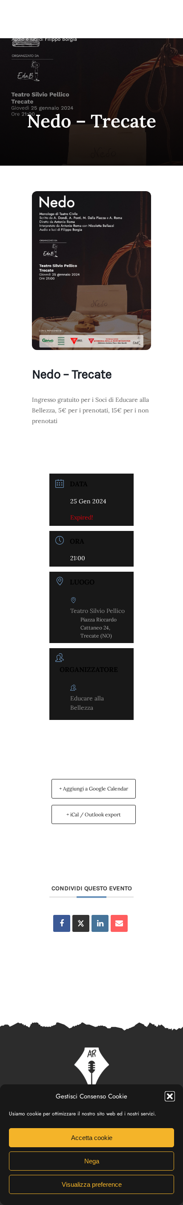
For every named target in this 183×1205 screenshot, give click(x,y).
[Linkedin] (100, 923)
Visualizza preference (92, 1184)
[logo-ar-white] (26, 18)
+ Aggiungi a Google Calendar (93, 788)
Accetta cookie (91, 1137)
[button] (170, 1096)
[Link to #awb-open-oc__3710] (169, 28)
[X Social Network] (80, 923)
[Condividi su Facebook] (61, 923)
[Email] (119, 923)
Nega (91, 1161)
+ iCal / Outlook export (93, 814)
